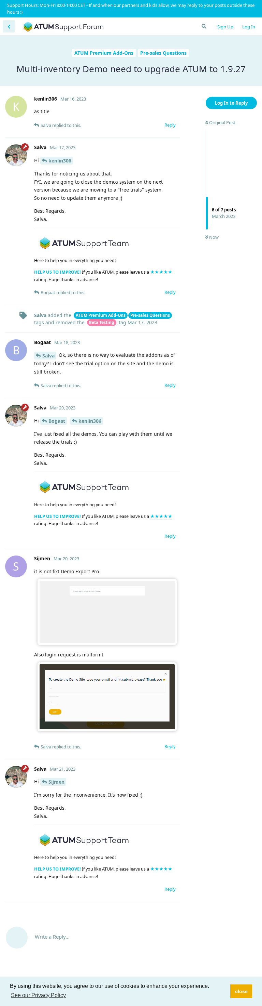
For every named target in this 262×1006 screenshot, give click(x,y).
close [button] (241, 991)
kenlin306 (59, 160)
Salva (48, 355)
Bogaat (56, 421)
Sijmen (56, 782)
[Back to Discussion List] (9, 26)
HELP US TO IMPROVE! (58, 272)
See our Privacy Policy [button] (38, 995)
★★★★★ (161, 272)
